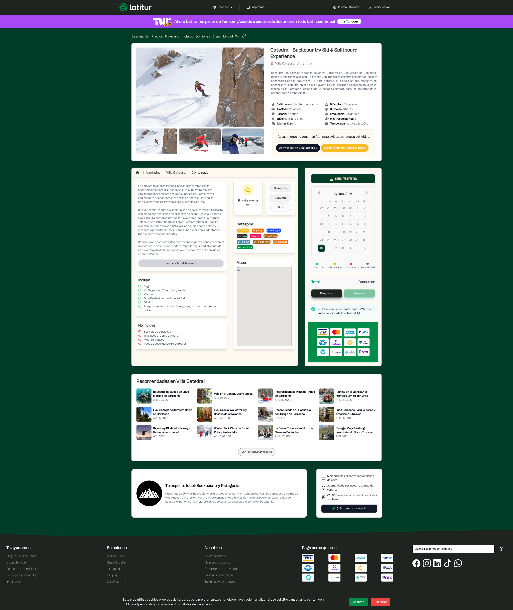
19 (335, 232)
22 (357, 232)
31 (350, 207)
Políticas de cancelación (22, 569)
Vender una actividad (219, 575)
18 (328, 232)
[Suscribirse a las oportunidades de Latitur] (501, 549)
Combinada (200, 172)
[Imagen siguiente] (261, 83)
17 (321, 232)
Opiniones (203, 36)
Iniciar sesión (382, 7)
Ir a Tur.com (349, 21)
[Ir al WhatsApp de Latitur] (458, 563)
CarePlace (114, 581)
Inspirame (258, 7)
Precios (157, 36)
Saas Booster (116, 562)
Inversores (13, 581)
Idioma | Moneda (348, 7)
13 (343, 224)
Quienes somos (215, 556)
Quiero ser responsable (352, 508)
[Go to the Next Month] (367, 192)
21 (350, 232)
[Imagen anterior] (139, 83)
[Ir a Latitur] (135, 7)
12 (336, 224)
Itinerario (172, 36)
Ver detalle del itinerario (181, 263)
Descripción (140, 36)
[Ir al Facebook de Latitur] (416, 563)
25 (328, 240)
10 (321, 224)
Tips (280, 207)
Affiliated (113, 569)
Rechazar (381, 601)
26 (336, 240)
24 (321, 240)
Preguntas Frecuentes (21, 556)
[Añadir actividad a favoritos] (243, 37)
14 (350, 224)
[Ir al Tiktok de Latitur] (448, 563)
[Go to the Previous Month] (319, 192)
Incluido (187, 36)
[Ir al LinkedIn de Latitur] (437, 563)
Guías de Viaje (16, 562)
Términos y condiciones (221, 581)
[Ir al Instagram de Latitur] (427, 563)
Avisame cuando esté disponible (344, 147)
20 (343, 232)
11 (329, 224)
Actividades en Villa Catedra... (298, 147)
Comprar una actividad (221, 569)
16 (364, 224)
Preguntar (280, 197)
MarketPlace (115, 556)
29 (336, 207)
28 (328, 207)
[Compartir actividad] (237, 36)
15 (357, 224)
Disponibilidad (222, 36)
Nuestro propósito (218, 562)
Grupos (112, 575)
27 (321, 207)
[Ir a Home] (138, 172)
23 (364, 232)
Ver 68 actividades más (256, 451)
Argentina (153, 172)
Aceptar (358, 601)
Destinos (223, 7)
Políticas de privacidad (21, 575)
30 (343, 207)
